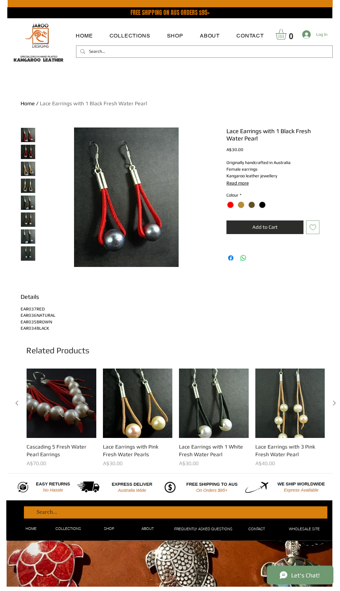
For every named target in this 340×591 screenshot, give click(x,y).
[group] (175, 418)
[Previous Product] (17, 403)
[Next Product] (334, 403)
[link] (287, 34)
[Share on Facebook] (231, 258)
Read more (237, 183)
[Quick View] (61, 403)
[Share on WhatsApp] (243, 258)
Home (28, 103)
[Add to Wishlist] (313, 227)
